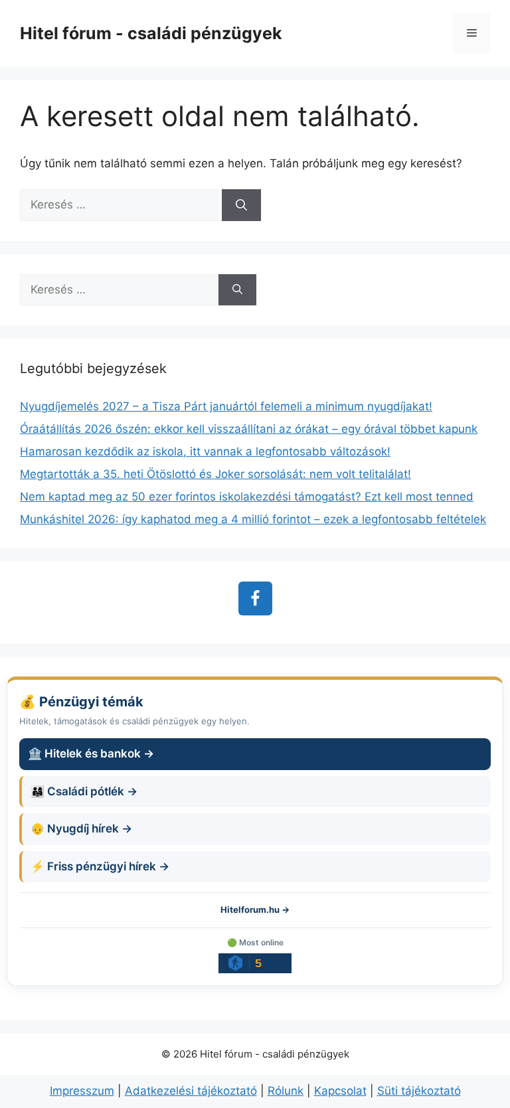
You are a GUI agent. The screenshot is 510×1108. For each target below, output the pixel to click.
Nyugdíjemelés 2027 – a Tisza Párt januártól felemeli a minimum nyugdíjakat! (226, 406)
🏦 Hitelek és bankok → (91, 753)
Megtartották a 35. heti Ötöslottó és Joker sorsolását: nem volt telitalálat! (215, 474)
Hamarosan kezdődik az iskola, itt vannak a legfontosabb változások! (205, 451)
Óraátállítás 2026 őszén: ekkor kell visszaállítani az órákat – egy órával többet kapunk (248, 428)
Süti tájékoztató (419, 1090)
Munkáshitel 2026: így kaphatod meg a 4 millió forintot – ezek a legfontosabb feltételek (253, 519)
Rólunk (285, 1090)
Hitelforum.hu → (255, 909)
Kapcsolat (340, 1090)
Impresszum (82, 1090)
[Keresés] (241, 205)
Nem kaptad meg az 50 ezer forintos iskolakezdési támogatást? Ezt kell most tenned (246, 496)
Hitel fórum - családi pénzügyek (151, 33)
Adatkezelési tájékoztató (191, 1090)
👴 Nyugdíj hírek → (81, 828)
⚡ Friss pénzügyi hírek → (100, 866)
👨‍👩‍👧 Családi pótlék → (84, 791)
